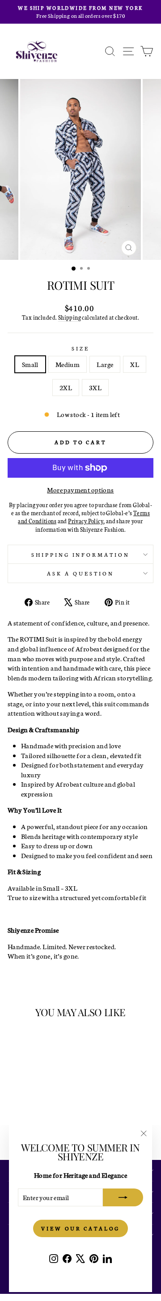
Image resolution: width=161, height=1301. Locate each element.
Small (30, 364)
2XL (65, 387)
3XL (95, 387)
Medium (67, 364)
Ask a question (80, 573)
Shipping (69, 317)
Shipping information (80, 554)
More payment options (80, 489)
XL (134, 364)
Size (80, 348)
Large (105, 364)
